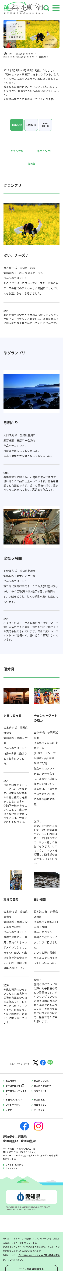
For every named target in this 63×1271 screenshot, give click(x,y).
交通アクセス (40, 1091)
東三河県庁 (11, 1080)
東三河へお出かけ (42, 1085)
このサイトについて (14, 1164)
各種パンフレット (14, 1099)
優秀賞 (32, 163)
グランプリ (16, 151)
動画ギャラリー (41, 1104)
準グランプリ (45, 151)
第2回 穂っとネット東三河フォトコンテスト (19, 57)
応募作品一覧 (31, 124)
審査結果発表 (17, 124)
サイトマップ (11, 1168)
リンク (9, 1109)
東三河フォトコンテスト (25, 54)
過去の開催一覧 (45, 124)
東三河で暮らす (13, 1086)
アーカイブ (39, 1109)
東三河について (41, 1080)
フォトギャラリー (14, 1104)
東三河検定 (39, 1099)
